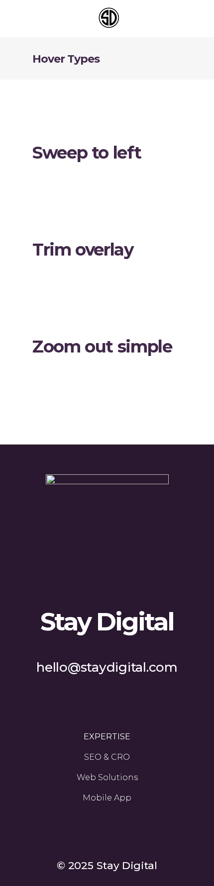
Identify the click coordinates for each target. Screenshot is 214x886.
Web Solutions (107, 777)
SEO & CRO (107, 757)
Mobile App (107, 797)
